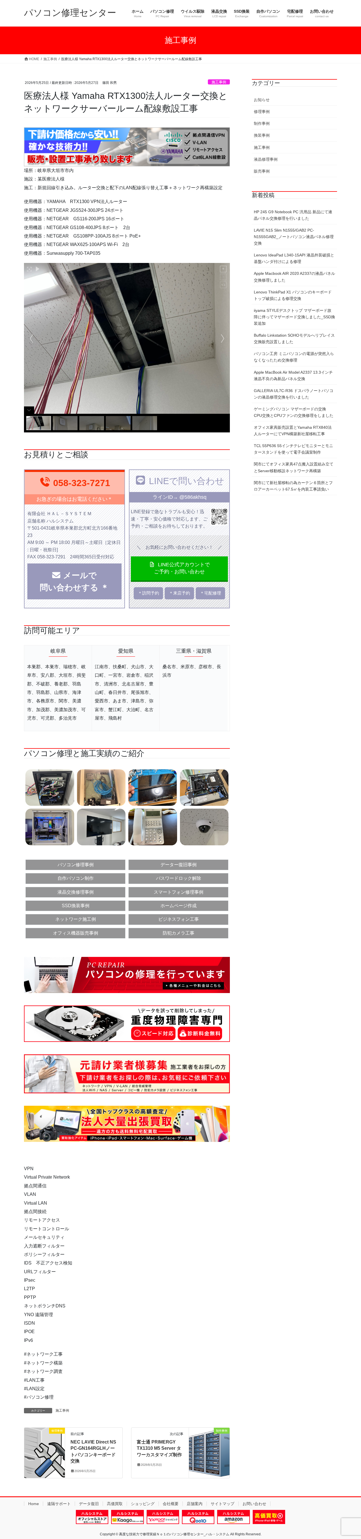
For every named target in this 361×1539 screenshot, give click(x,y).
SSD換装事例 (75, 905)
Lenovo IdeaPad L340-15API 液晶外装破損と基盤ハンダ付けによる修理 (294, 258)
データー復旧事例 (178, 864)
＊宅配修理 (210, 593)
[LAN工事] (101, 787)
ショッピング (143, 1503)
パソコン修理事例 (76, 864)
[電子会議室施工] (101, 826)
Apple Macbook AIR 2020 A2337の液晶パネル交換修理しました (294, 276)
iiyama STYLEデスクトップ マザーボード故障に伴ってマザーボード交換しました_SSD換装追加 (294, 317)
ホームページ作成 (178, 905)
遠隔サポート (59, 1503)
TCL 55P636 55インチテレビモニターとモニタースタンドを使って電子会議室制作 (293, 448)
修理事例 (262, 111)
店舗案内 (194, 1503)
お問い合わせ (254, 1503)
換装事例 (262, 135)
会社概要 (171, 1503)
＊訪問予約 (148, 593)
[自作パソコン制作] (49, 826)
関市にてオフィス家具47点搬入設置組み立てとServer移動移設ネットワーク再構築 (293, 467)
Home (33, 1503)
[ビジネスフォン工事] (152, 826)
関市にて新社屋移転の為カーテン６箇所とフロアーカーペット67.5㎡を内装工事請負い (293, 485)
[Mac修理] (152, 787)
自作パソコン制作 (76, 878)
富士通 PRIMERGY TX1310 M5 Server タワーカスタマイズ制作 (159, 1448)
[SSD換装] (204, 787)
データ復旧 (89, 1503)
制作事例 (262, 123)
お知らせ (262, 99)
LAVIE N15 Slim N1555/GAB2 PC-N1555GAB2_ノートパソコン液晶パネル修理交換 (294, 236)
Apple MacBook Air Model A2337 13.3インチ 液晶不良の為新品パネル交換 (293, 375)
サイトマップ (222, 1503)
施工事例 (219, 82)
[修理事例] (44, 1448)
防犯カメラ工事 (178, 933)
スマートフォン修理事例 (178, 892)
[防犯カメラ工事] (204, 826)
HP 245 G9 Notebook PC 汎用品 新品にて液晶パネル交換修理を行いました (293, 215)
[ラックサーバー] (49, 787)
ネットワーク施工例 (75, 919)
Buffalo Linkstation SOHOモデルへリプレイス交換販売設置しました (294, 338)
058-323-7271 (81, 483)
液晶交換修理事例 (76, 892)
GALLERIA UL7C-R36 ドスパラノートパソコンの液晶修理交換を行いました (293, 393)
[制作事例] (209, 1448)
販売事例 (262, 171)
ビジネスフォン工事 (178, 919)
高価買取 (115, 1503)
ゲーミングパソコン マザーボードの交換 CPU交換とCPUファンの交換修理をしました (293, 412)
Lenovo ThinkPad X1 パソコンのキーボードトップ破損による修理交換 (293, 295)
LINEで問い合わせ (186, 481)
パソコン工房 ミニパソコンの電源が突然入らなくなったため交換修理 (294, 356)
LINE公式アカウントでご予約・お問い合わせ (182, 568)
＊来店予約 (179, 593)
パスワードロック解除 (178, 878)
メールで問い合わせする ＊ (78, 581)
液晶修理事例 (266, 159)
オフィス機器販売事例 (75, 933)
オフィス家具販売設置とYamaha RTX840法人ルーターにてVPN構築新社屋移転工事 (293, 430)
